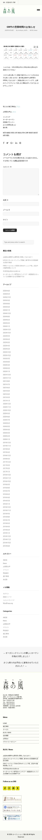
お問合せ (5, 738)
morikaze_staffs (22, 30)
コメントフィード (8, 600)
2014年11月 (7, 539)
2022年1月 (6, 371)
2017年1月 (6, 472)
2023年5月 (6, 342)
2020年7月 (6, 420)
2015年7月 (6, 520)
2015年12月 (7, 507)
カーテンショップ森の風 (20, 834)
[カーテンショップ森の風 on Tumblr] (17, 788)
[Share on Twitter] (7, 143)
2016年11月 (7, 478)
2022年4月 (6, 365)
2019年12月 (7, 443)
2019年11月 (7, 446)
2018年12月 (7, 455)
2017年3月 (6, 468)
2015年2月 (6, 530)
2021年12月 (7, 375)
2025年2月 (6, 307)
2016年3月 (6, 501)
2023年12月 (7, 329)
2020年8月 (6, 417)
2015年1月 (6, 533)
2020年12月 (7, 404)
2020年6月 (6, 423)
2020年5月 (6, 426)
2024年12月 (7, 313)
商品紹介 (6, 573)
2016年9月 (6, 484)
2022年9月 (6, 358)
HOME (5, 723)
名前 (5, 200)
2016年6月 (6, 494)
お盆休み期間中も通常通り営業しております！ (18, 257)
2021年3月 (6, 397)
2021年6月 (6, 388)
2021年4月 (6, 394)
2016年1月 (6, 504)
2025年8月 (6, 304)
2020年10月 (7, 410)
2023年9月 (6, 336)
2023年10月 (7, 333)
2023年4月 (6, 346)
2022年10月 (7, 355)
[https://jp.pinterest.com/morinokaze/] (13, 788)
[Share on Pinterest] (20, 143)
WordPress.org (8, 603)
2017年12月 (7, 462)
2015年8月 (6, 517)
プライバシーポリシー (9, 741)
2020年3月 (6, 433)
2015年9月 (6, 514)
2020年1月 (6, 439)
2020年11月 (7, 407)
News (35, 30)
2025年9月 (6, 300)
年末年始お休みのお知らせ (11, 271)
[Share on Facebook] (3, 143)
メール (6, 210)
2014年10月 (7, 543)
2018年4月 (6, 459)
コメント (7, 167)
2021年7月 (6, 384)
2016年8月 (6, 488)
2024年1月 (6, 326)
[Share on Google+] (11, 143)
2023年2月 (6, 349)
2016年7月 (6, 491)
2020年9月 (6, 413)
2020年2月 (6, 436)
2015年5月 (6, 523)
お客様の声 (6, 566)
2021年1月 (6, 400)
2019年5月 (6, 449)
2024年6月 (6, 320)
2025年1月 (6, 310)
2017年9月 (6, 465)
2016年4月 (6, 497)
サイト (5, 220)
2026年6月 (6, 294)
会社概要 (5, 735)
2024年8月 (6, 316)
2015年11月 (7, 510)
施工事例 (6, 576)
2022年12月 (7, 352)
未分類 (5, 579)
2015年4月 (6, 526)
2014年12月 (7, 536)
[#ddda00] (5, 788)
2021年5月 (6, 391)
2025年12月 (7, 297)
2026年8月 (6, 291)
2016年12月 (7, 475)
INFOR (31, 30)
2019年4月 (6, 452)
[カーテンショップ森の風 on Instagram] (9, 788)
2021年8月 (6, 381)
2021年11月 (7, 378)
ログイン (6, 594)
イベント (6, 570)
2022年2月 (6, 368)
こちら (18, 106)
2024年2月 (6, 323)
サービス (5, 729)
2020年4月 (6, 430)
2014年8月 (6, 546)
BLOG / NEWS (7, 732)
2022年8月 (6, 362)
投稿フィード (7, 597)
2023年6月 (6, 339)
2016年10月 (7, 481)
